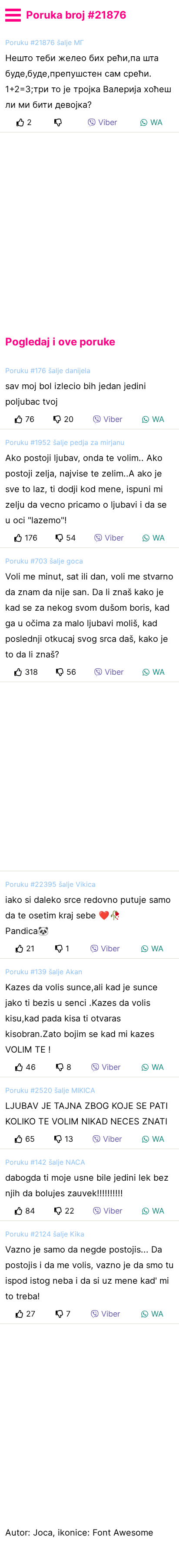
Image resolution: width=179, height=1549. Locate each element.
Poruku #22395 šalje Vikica (50, 884)
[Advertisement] (89, 227)
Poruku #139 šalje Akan (43, 971)
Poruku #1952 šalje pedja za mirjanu (64, 442)
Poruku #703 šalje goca (44, 561)
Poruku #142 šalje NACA (45, 1162)
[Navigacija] (13, 14)
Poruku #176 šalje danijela (47, 370)
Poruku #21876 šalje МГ (44, 42)
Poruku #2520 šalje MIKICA (50, 1090)
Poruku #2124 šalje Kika (44, 1234)
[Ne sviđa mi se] (59, 122)
